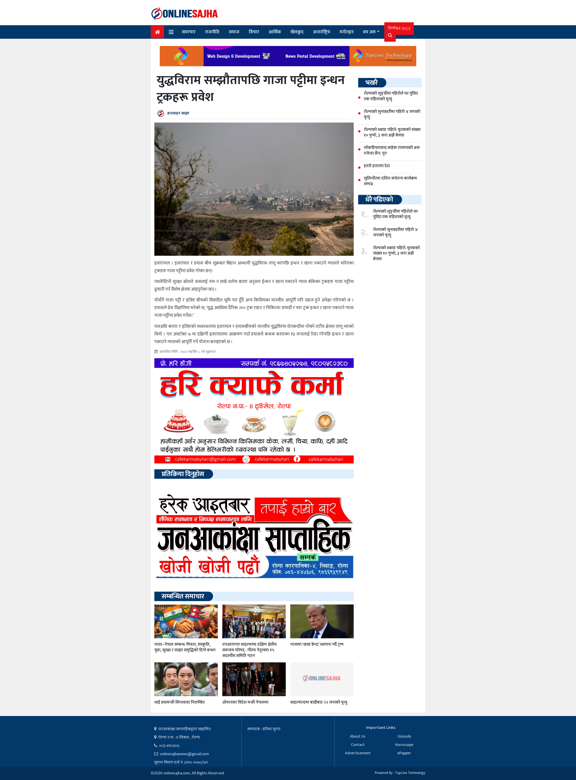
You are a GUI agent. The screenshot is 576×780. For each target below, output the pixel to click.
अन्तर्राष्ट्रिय (321, 32)
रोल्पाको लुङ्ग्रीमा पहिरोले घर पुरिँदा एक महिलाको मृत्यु (395, 214)
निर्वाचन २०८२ (399, 28)
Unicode (404, 736)
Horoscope (404, 744)
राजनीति (212, 32)
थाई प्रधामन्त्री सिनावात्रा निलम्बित (179, 702)
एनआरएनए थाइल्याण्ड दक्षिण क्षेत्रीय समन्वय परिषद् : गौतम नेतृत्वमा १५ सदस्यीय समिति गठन (249, 650)
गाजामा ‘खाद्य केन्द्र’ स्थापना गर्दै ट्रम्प (317, 644)
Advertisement (358, 753)
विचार (254, 32)
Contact (357, 744)
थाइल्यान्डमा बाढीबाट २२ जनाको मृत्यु (318, 702)
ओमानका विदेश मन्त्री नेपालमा (245, 702)
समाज (234, 32)
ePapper (404, 753)
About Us (357, 736)
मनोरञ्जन (346, 32)
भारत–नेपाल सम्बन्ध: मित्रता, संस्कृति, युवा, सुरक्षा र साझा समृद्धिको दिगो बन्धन (185, 647)
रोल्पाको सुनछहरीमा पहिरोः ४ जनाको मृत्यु (395, 232)
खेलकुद (297, 32)
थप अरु (369, 32)
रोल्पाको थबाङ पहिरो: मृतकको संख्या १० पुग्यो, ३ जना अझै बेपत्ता (396, 253)
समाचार (189, 32)
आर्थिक (275, 32)
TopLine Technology (410, 773)
